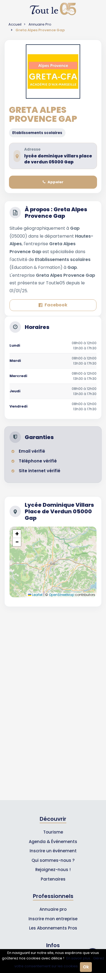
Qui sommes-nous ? (53, 860)
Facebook (56, 305)
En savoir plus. (78, 958)
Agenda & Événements (53, 841)
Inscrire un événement (53, 851)
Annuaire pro (53, 909)
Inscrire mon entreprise (53, 919)
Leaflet (37, 594)
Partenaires (53, 879)
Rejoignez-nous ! (53, 869)
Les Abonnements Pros (53, 928)
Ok (86, 967)
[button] (17, 534)
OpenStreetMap (61, 594)
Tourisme (53, 832)
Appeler (55, 182)
